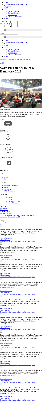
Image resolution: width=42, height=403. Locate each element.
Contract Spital (12, 15)
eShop (6, 8)
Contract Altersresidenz (15, 16)
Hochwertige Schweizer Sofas (9, 215)
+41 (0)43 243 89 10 (6, 213)
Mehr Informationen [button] (6, 238)
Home (6, 2)
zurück (2, 63)
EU (5, 179)
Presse (6, 187)
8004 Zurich (4, 210)
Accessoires (7, 6)
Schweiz (6, 177)
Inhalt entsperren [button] (5, 240)
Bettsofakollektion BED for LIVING (15, 4)
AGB (18, 217)
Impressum (3, 217)
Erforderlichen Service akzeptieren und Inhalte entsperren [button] (17, 241)
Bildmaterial (7, 189)
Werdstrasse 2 (4, 208)
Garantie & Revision (14, 201)
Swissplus (3, 59)
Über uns (10, 199)
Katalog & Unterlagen (11, 185)
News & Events (13, 203)
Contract (6, 9)
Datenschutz (11, 217)
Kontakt (6, 18)
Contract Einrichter (14, 11)
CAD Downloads (9, 191)
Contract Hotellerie (14, 13)
